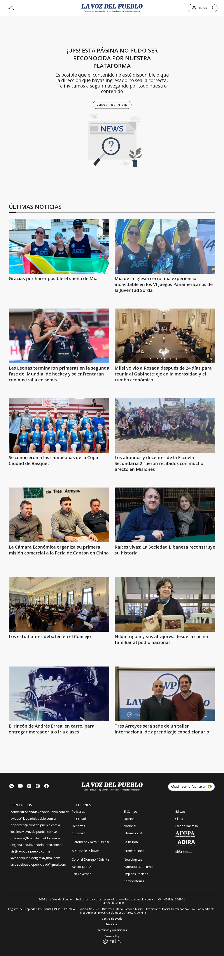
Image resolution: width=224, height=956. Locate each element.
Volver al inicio (112, 105)
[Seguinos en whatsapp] (11, 786)
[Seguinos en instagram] (37, 786)
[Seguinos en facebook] (46, 786)
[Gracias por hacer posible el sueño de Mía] (59, 246)
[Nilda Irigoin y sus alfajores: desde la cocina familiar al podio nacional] (165, 604)
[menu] (40, 8)
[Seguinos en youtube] (20, 786)
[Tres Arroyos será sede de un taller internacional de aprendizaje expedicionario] (165, 694)
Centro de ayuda (112, 919)
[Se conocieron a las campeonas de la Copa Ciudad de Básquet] (59, 425)
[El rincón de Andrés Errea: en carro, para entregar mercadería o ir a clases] (59, 694)
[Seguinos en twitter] (29, 786)
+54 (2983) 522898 (112, 903)
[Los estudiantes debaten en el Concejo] (59, 604)
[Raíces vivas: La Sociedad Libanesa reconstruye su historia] (165, 515)
